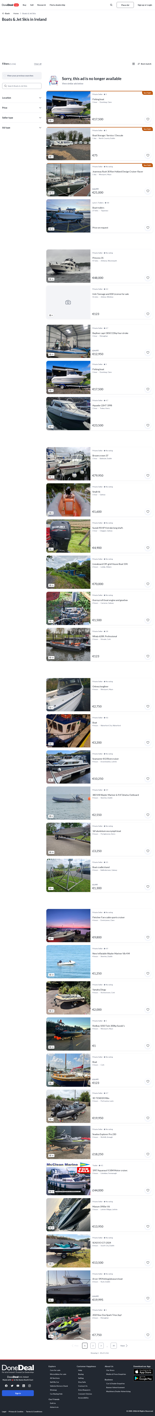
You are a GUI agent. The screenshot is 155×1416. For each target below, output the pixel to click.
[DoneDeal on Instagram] (29, 1385)
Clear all (37, 64)
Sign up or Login (145, 5)
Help (80, 1370)
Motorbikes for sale (58, 1374)
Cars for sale (55, 1370)
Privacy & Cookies (16, 1411)
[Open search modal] (111, 5)
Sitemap (53, 1390)
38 (114, 1346)
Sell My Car (54, 1382)
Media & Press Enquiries (116, 1374)
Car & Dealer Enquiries (115, 1384)
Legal (4, 1411)
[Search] (5, 86)
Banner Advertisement (115, 1387)
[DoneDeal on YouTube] (17, 1385)
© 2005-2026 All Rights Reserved (139, 1411)
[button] (57, 4)
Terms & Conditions (34, 1411)
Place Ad (125, 5)
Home (16, 13)
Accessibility (83, 1398)
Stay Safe (82, 1382)
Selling (81, 1378)
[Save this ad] (148, 119)
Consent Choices (85, 1394)
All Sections (55, 1378)
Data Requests (84, 1390)
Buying (81, 1374)
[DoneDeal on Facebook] (6, 1385)
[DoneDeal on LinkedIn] (23, 1385)
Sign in (18, 1393)
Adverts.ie (54, 1407)
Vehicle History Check (59, 1386)
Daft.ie (53, 1403)
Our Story (110, 1370)
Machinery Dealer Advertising (118, 1391)
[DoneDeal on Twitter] (12, 1385)
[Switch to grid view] (133, 63)
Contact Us (82, 1386)
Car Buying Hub (56, 1394)
